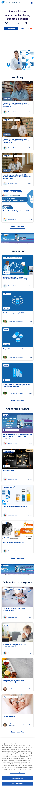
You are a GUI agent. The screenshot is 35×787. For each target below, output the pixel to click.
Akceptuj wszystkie (17, 783)
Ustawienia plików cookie (17, 773)
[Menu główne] (32, 3)
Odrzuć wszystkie (17, 778)
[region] (17, 762)
